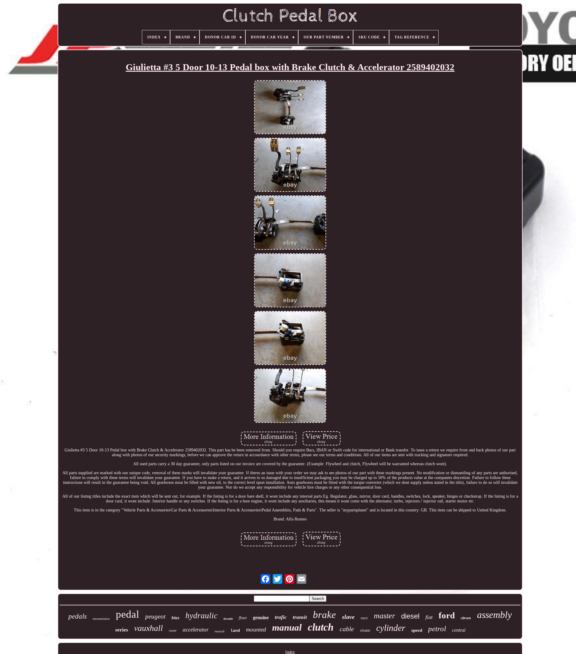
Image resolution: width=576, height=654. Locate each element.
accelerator (195, 629)
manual (287, 627)
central (458, 630)
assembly (494, 614)
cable (347, 629)
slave (348, 616)
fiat (429, 617)
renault (219, 631)
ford (447, 615)
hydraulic (201, 615)
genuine (261, 617)
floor (243, 618)
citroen (466, 618)
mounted (256, 629)
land (235, 630)
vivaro (365, 630)
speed (416, 630)
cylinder (390, 628)
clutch (321, 627)
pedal (127, 614)
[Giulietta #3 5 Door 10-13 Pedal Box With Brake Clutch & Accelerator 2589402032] (290, 108)
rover (173, 630)
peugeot (155, 616)
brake (324, 614)
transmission (101, 618)
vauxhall (148, 628)
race (364, 618)
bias (175, 617)
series (121, 630)
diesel (410, 616)
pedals (77, 616)
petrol (437, 629)
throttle (228, 618)
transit (300, 617)
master (384, 615)
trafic (281, 617)
